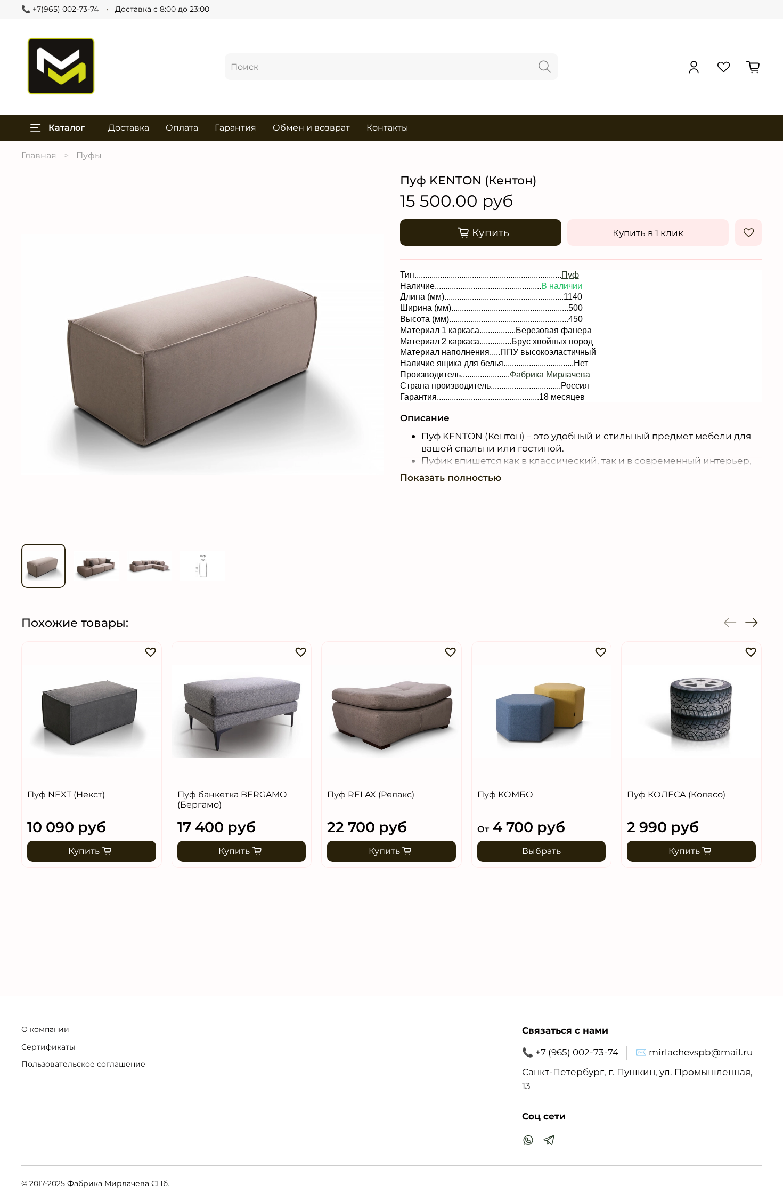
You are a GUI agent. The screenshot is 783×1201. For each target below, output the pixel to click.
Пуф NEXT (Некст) (66, 795)
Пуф (570, 274)
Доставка (128, 128)
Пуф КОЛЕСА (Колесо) (676, 795)
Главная (38, 155)
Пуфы (89, 155)
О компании (45, 1029)
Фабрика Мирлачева (550, 374)
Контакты (387, 128)
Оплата (182, 128)
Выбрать (541, 852)
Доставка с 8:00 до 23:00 (162, 9)
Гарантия (235, 128)
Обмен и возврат (311, 128)
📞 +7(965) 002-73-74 (60, 9)
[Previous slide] (38, 354)
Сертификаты (48, 1047)
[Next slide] (366, 354)
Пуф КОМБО (505, 795)
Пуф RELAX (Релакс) (370, 795)
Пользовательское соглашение (83, 1064)
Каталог (66, 128)
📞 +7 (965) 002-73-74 (570, 1052)
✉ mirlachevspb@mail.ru (694, 1052)
